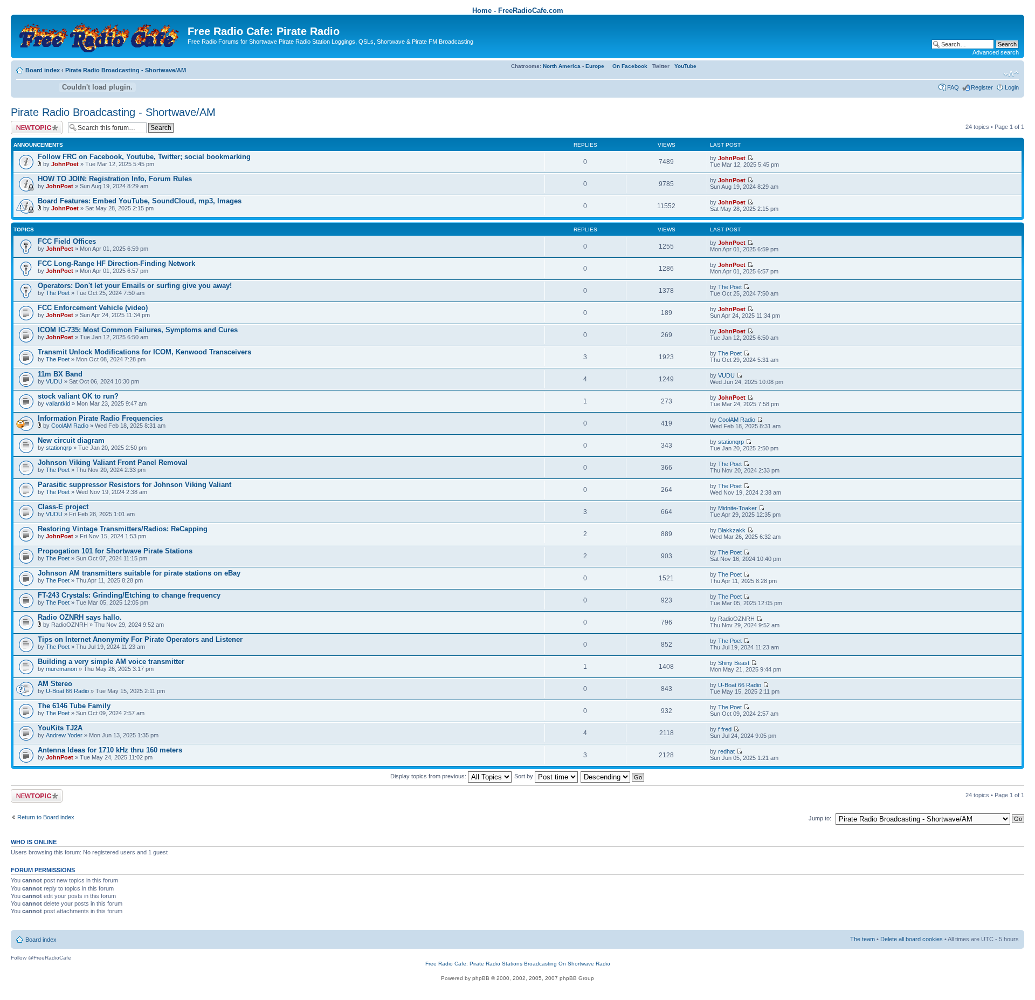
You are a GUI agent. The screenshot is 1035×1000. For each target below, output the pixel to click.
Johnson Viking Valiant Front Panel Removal (113, 462)
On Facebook (629, 66)
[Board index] (100, 35)
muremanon (61, 669)
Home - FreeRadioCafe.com (517, 10)
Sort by (524, 776)
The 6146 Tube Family (74, 706)
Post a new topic (32, 124)
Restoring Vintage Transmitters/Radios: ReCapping (123, 529)
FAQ (953, 87)
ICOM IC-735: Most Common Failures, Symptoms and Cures (138, 330)
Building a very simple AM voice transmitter (111, 661)
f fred (725, 729)
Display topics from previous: (429, 776)
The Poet (58, 293)
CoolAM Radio (69, 425)
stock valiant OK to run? (78, 396)
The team (862, 939)
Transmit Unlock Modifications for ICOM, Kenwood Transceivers (144, 352)
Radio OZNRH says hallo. (80, 617)
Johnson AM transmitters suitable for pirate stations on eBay (139, 573)
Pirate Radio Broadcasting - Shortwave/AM (125, 70)
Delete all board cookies (911, 939)
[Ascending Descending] (613, 776)
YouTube (685, 66)
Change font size (1011, 74)
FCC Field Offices (67, 241)
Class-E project (63, 507)
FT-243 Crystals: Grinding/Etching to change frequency (129, 595)
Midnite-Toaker (737, 508)
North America (562, 66)
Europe (594, 66)
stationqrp (59, 447)
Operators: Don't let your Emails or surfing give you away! (135, 286)
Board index (42, 70)
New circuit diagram (71, 440)
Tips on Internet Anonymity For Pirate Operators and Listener (140, 639)
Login (1012, 87)
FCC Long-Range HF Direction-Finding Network (116, 263)
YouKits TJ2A (60, 728)
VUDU (54, 381)
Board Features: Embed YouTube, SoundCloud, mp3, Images (140, 201)
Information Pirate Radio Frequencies (100, 418)
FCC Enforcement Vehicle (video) (93, 308)
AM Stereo (55, 684)
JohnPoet (65, 164)
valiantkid (58, 403)
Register (982, 87)
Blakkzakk (732, 530)
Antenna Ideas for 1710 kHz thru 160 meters (110, 750)
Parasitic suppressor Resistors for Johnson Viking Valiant (134, 485)
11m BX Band (60, 374)
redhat (726, 751)
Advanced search (995, 52)
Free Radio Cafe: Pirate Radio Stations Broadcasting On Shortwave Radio (517, 964)
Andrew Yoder (64, 735)
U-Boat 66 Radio (67, 691)
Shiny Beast (733, 663)
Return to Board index (45, 817)
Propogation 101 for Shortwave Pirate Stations (115, 551)
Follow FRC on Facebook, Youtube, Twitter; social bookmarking (144, 157)
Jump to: (820, 818)
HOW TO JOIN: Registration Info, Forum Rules (115, 179)
